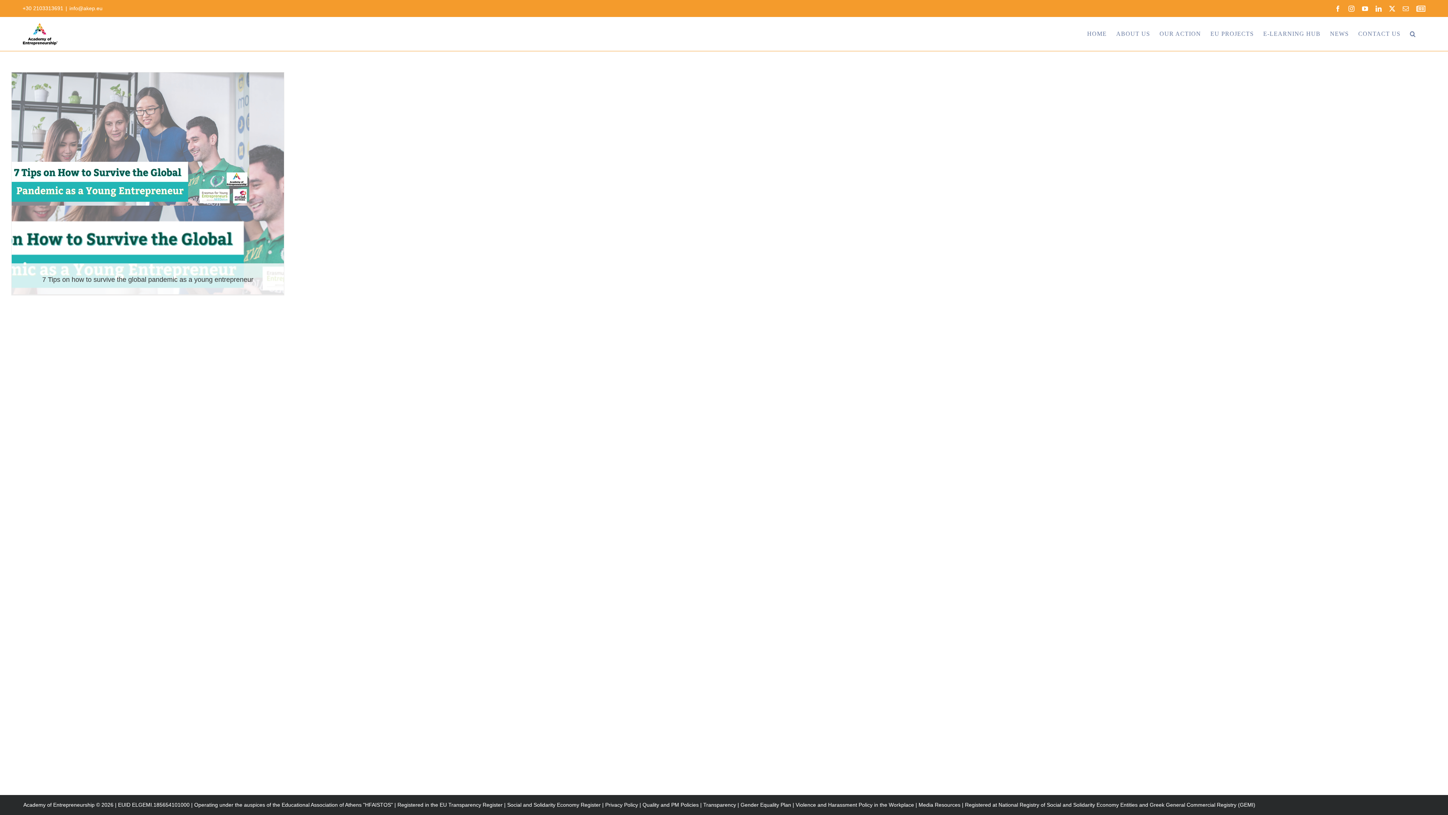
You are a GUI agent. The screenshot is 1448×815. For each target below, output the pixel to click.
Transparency (719, 805)
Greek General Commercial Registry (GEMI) (1202, 805)
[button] (1413, 34)
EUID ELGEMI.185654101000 (154, 805)
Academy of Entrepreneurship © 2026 (68, 805)
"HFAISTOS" (378, 805)
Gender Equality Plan (766, 805)
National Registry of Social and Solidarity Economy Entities (1068, 805)
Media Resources (939, 805)
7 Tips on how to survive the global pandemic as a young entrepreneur (147, 279)
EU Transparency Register (471, 805)
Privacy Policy (621, 805)
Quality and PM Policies (671, 805)
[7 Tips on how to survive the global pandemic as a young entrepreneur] (148, 183)
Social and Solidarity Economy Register (554, 805)
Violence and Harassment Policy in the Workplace (855, 805)
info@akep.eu (86, 8)
